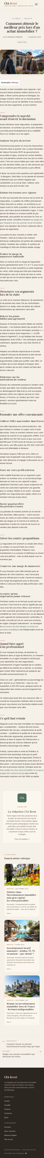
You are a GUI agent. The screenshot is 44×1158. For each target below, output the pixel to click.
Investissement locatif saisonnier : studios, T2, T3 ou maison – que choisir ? (21, 951)
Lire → (9, 913)
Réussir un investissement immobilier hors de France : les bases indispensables (21, 1006)
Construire (8, 1113)
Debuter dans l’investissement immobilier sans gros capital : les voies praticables (21, 896)
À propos (7, 1127)
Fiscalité (7, 1105)
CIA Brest (16, 18)
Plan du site (8, 1139)
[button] (37, 4)
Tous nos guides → (21, 839)
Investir (28, 18)
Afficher (15, 83)
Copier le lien (22, 42)
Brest (6, 1117)
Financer (7, 1109)
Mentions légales (10, 1135)
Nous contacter (9, 1131)
